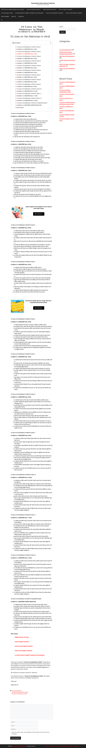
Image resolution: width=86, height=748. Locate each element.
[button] (1, 20)
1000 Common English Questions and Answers (12, 9)
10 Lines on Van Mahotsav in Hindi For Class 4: (29, 61)
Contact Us (21, 16)
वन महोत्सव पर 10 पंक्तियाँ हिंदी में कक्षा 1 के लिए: (27, 49)
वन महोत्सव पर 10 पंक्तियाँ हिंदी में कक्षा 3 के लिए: (27, 58)
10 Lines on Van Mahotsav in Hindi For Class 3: (29, 56)
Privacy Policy (58, 746)
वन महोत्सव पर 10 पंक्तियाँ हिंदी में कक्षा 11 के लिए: (27, 96)
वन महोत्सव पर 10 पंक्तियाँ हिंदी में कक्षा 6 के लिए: (27, 72)
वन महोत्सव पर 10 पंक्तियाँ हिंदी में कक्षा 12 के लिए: (27, 100)
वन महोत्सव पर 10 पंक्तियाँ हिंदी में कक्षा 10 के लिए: (27, 91)
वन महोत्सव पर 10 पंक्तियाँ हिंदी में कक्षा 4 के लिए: (27, 63)
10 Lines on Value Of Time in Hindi (20, 692)
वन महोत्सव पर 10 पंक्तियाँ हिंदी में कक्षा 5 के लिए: (27, 68)
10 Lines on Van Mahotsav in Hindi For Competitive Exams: (32, 103)
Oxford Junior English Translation (74, 13)
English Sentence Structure (49, 9)
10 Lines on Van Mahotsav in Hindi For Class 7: (29, 75)
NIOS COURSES (5, 16)
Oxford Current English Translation (54, 13)
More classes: (20, 107)
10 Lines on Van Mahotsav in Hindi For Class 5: (29, 65)
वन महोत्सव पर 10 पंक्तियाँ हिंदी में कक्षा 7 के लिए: (27, 77)
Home (47, 746)
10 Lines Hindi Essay (17, 690)
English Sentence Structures (67, 60)
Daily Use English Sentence (67, 56)
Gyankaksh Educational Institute (43, 3)
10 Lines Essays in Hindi (7, 13)
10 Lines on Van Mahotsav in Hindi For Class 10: (29, 89)
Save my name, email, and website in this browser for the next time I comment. (30, 733)
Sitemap (76, 746)
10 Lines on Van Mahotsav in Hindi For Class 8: (29, 79)
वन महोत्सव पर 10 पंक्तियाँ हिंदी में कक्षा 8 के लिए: (27, 82)
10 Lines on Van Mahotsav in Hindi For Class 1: (29, 47)
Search (61, 26)
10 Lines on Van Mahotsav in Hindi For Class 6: (29, 70)
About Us (13, 16)
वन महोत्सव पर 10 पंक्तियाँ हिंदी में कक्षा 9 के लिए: (27, 86)
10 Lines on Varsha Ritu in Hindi (19, 693)
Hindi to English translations (67, 68)
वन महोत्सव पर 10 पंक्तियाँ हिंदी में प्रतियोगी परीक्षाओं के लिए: (29, 105)
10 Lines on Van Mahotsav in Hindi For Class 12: (29, 98)
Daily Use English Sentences (34, 9)
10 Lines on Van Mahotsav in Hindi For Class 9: (29, 84)
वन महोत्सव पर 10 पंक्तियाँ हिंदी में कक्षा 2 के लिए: (27, 54)
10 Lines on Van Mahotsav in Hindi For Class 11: (29, 93)
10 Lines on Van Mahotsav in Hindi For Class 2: (29, 51)
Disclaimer (64, 746)
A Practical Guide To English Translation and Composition (29, 13)
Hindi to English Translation (65, 9)
